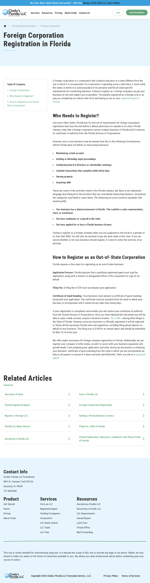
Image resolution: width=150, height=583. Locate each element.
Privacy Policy (111, 575)
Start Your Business (136, 12)
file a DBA (116, 318)
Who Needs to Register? (22, 96)
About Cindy (71, 12)
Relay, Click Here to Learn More (101, 3)
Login (118, 12)
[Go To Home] (5, 26)
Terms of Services (131, 575)
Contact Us (84, 12)
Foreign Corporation (20, 90)
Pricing (58, 12)
